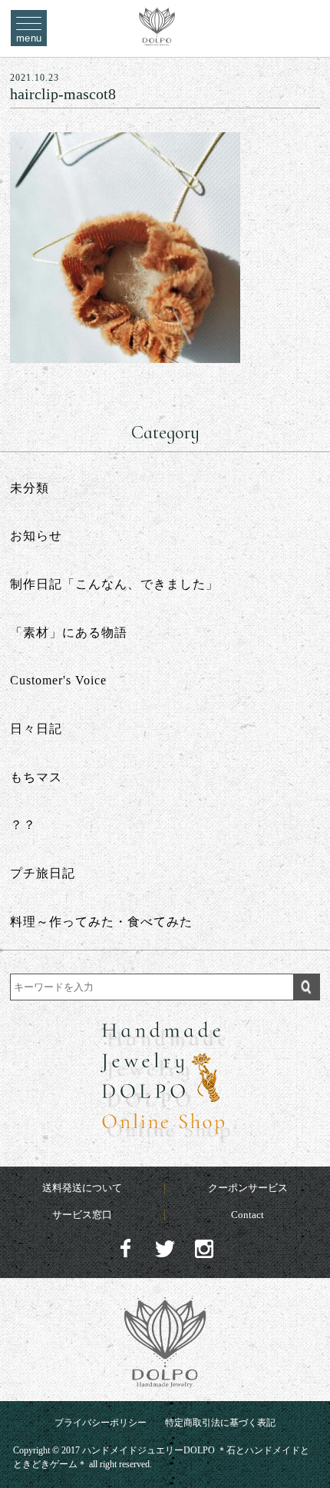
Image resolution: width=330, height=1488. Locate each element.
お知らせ (36, 535)
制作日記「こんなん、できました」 (114, 584)
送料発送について (82, 1187)
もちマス (36, 777)
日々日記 (36, 728)
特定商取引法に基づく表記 (220, 1422)
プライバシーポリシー (100, 1422)
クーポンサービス (248, 1187)
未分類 (29, 487)
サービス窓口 (82, 1214)
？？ (23, 824)
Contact (247, 1214)
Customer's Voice (58, 680)
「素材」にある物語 (68, 632)
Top (304, 1442)
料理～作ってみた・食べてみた (101, 921)
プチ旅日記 (42, 873)
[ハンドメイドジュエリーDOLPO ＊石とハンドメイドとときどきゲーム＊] (157, 37)
